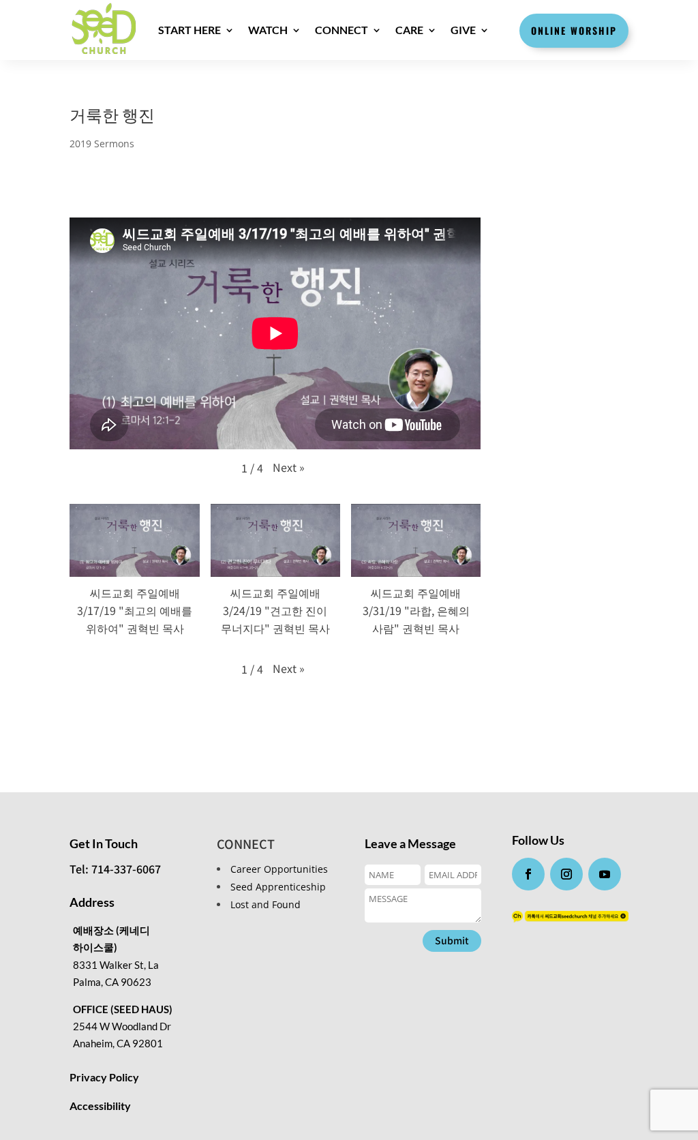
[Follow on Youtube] (604, 874)
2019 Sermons (102, 143)
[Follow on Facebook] (528, 874)
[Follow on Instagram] (566, 874)
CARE (409, 29)
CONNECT (341, 29)
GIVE (463, 29)
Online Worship (574, 30)
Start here (189, 29)
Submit (452, 940)
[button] (289, 467)
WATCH (268, 29)
